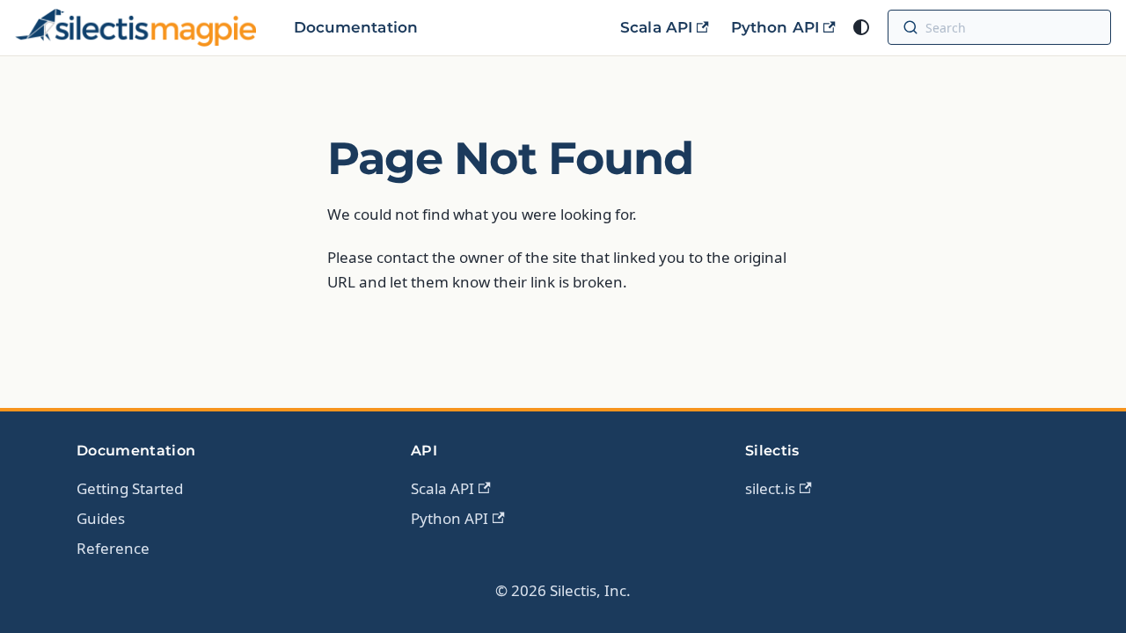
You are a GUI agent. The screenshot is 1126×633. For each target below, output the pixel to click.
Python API (775, 27)
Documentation (356, 27)
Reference (113, 548)
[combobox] (1014, 27)
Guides (101, 518)
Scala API (656, 27)
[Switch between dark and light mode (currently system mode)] (861, 27)
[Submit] (910, 27)
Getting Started (130, 488)
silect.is (770, 488)
